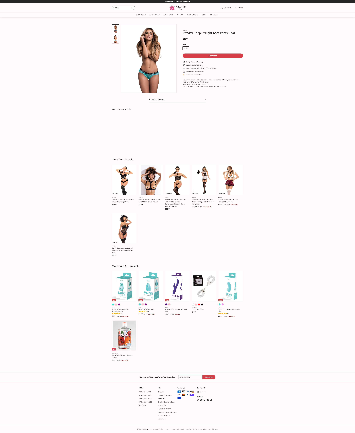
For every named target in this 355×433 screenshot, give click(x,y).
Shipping (161, 392)
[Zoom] (148, 58)
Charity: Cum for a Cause (166, 402)
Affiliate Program (164, 415)
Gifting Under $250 (145, 402)
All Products (132, 266)
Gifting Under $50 (145, 395)
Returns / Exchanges (165, 395)
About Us (161, 399)
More (204, 15)
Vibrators (141, 15)
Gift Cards (142, 405)
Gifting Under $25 (145, 392)
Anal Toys (168, 15)
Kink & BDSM (192, 15)
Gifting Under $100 (145, 399)
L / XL (186, 48)
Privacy (167, 429)
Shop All (214, 15)
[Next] (115, 91)
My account (162, 419)
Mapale (185, 30)
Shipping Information (157, 99)
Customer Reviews (164, 409)
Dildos (180, 15)
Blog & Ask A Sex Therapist (167, 412)
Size (184, 44)
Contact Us (162, 405)
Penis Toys (155, 15)
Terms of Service (158, 429)
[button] (116, 313)
